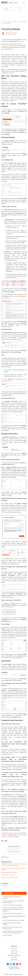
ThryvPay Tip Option (6, 381)
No (17, 849)
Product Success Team (11, 32)
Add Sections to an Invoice (8, 875)
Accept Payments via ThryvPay (9, 872)
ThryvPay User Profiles (9, 637)
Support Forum (5, 45)
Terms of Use (14, 951)
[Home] (4, 2)
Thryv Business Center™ (11, 21)
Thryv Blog (14, 957)
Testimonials (14, 959)
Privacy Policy (14, 953)
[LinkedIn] (6, 841)
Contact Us (14, 948)
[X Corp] (4, 841)
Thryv (2, 21)
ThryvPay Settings (7, 23)
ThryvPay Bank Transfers (15, 339)
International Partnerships (14, 955)
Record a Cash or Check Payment (9, 877)
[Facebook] (2, 841)
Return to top (4, 857)
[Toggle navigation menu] (24, 2)
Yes (10, 849)
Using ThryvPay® (22, 21)
